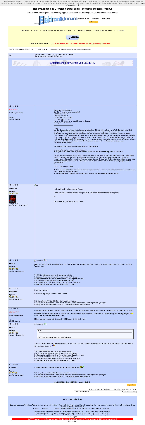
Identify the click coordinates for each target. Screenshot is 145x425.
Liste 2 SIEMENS (71, 382)
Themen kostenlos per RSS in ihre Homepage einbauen (94, 30)
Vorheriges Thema (119, 389)
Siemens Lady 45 (49, 56)
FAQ (36, 30)
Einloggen (95, 18)
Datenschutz (46, 408)
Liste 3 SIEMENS (84, 382)
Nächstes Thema (131, 389)
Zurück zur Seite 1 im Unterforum (99, 389)
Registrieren (105, 18)
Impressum (35, 408)
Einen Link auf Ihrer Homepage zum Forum (57, 30)
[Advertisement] (72, 85)
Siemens (59, 56)
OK (79, 5)
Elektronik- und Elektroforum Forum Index (21, 49)
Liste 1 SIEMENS (59, 382)
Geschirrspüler (43, 49)
